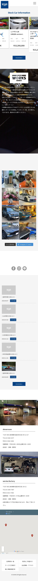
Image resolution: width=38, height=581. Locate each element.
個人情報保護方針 (10, 569)
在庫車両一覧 (10, 561)
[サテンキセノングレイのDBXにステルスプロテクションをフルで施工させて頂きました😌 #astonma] (10, 231)
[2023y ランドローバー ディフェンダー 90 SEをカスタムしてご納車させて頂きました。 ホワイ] (10, 213)
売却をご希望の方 (27, 561)
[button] (2, 35)
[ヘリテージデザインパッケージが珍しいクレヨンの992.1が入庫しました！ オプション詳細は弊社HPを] (27, 196)
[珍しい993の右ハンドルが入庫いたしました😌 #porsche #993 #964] (27, 213)
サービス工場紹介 (10, 565)
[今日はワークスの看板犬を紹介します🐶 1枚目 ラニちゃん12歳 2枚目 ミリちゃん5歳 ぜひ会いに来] (27, 179)
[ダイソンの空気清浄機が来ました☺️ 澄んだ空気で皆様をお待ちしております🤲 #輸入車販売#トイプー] (10, 179)
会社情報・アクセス (27, 565)
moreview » (19, 58)
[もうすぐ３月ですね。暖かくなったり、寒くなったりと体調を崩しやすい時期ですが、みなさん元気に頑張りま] (10, 196)
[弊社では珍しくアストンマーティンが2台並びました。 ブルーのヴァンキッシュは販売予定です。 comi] (27, 231)
